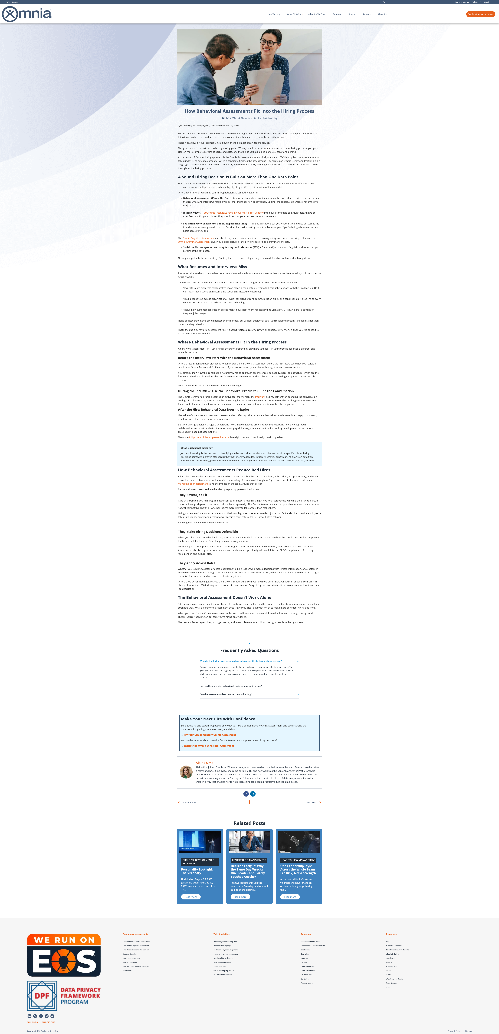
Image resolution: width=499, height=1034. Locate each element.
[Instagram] (47, 1016)
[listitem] (249, 669)
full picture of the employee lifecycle (209, 437)
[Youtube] (52, 1016)
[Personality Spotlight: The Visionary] (200, 841)
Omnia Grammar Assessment (194, 241)
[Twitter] (35, 1016)
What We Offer (294, 14)
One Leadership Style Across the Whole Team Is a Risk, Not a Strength (298, 869)
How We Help (274, 14)
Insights (352, 14)
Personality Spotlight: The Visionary (197, 871)
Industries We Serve (317, 14)
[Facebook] (41, 1016)
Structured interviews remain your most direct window (234, 212)
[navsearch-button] (384, 2)
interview (260, 396)
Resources (337, 14)
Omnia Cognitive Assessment (199, 238)
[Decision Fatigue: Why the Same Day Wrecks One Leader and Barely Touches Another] (249, 841)
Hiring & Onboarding (267, 118)
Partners (367, 14)
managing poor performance (194, 483)
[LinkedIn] (29, 1016)
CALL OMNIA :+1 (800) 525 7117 (41, 1022)
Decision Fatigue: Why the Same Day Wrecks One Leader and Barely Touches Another (248, 871)
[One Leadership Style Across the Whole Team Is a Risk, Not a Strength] (299, 841)
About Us (382, 14)
